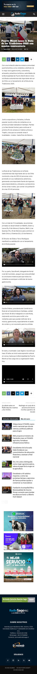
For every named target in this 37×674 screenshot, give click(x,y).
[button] (3, 14)
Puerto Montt (16, 37)
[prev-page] (3, 502)
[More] (31, 59)
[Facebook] (8, 59)
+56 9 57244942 (22, 635)
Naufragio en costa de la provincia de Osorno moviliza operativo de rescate (27, 409)
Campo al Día (6, 466)
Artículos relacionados (10, 419)
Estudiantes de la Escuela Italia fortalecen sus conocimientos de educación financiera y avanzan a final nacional (23, 452)
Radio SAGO (7, 49)
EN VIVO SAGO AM (18, 670)
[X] (13, 59)
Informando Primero (11, 19)
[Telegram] (22, 59)
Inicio (2, 19)
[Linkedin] (18, 59)
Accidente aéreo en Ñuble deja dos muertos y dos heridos (10, 408)
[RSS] (19, 661)
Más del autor (25, 419)
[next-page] (6, 502)
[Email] (27, 59)
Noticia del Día (6, 452)
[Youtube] (29, 661)
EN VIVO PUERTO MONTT (23, 668)
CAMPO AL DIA (6, 429)
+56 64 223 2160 (21, 633)
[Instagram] (13, 660)
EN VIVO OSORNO (10, 668)
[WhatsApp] (4, 59)
